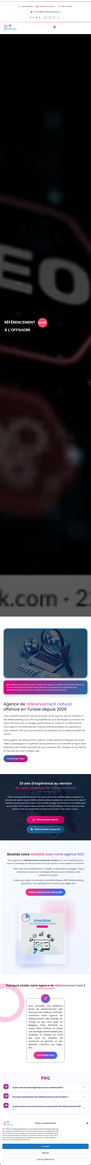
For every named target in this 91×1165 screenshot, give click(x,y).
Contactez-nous (15, 758)
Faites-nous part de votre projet (45, 892)
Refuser (45, 1153)
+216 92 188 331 (27, 6)
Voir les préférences (45, 1159)
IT (54, 17)
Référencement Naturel (47, 820)
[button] (87, 1123)
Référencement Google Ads (47, 829)
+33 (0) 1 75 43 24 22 (47, 6)
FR (58, 17)
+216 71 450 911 (66, 6)
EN (50, 17)
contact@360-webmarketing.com (46, 12)
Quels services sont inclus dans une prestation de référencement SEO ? (47, 1108)
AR (45, 17)
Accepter (45, 1146)
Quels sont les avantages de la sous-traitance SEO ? (38, 1087)
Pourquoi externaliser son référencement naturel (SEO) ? (40, 1097)
